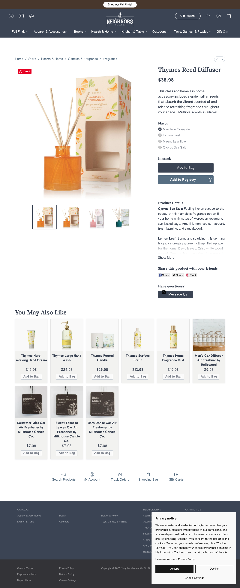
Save (26, 71)
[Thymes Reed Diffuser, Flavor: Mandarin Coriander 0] (44, 217)
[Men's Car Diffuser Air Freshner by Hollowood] (209, 335)
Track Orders (120, 479)
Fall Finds (19, 31)
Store (32, 59)
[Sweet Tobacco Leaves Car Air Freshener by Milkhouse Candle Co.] (67, 402)
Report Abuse (24, 580)
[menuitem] (217, 59)
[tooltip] (210, 180)
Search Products (64, 479)
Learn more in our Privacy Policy (175, 559)
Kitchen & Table (133, 31)
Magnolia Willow (174, 141)
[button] (120, 5)
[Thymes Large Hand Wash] (67, 335)
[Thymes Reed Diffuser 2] (96, 217)
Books (79, 31)
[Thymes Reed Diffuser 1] (70, 217)
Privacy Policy (66, 568)
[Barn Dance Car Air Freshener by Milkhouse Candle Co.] (102, 402)
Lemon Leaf (171, 135)
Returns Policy (66, 574)
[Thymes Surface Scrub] (138, 335)
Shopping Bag (148, 479)
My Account (91, 479)
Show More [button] (166, 257)
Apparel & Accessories (50, 31)
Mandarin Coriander (177, 129)
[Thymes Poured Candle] (102, 335)
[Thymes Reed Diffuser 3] (122, 217)
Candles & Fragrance (83, 59)
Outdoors (159, 31)
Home (19, 59)
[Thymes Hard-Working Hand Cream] (31, 335)
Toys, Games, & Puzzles (191, 31)
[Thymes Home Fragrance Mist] (173, 335)
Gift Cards (224, 31)
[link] (194, 576)
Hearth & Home (102, 31)
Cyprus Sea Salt (174, 147)
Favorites (148, 534)
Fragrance (110, 59)
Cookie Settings (67, 580)
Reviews (147, 552)
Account (147, 522)
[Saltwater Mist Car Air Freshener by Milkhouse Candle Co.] (31, 402)
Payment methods (26, 574)
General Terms (25, 568)
